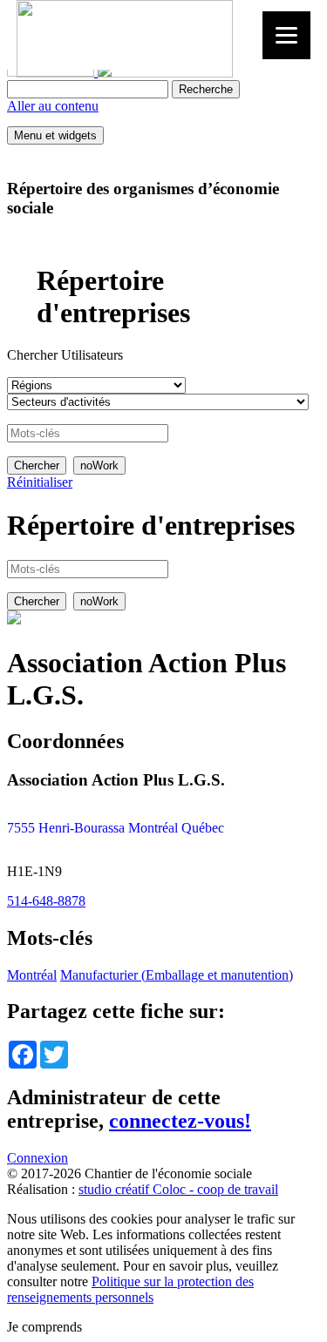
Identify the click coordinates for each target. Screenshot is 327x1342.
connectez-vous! (180, 1120)
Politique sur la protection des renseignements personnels (130, 1289)
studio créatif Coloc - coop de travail (178, 1189)
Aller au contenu (53, 105)
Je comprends (44, 1326)
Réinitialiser (39, 482)
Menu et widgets (55, 135)
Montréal (32, 975)
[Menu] (286, 35)
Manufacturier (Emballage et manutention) (176, 975)
